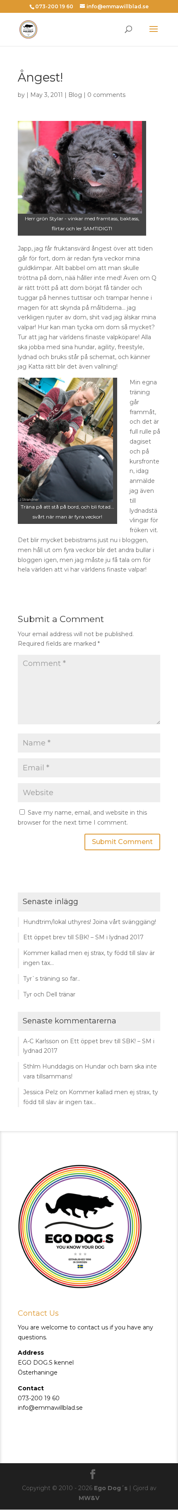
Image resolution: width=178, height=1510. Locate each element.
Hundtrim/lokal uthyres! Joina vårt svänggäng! (89, 922)
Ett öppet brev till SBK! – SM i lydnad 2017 (83, 937)
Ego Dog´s (110, 1488)
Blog (75, 95)
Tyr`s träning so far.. (51, 978)
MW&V (89, 1498)
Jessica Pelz (40, 1092)
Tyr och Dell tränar (49, 994)
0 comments (106, 95)
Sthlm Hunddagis (48, 1066)
